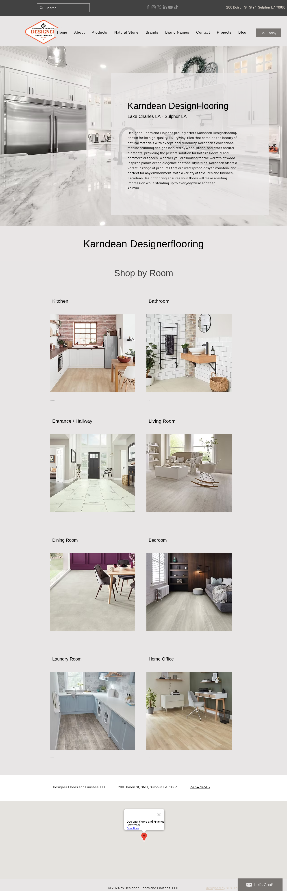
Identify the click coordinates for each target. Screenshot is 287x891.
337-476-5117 (200, 787)
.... (148, 399)
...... (53, 519)
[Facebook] (148, 7)
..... (52, 399)
